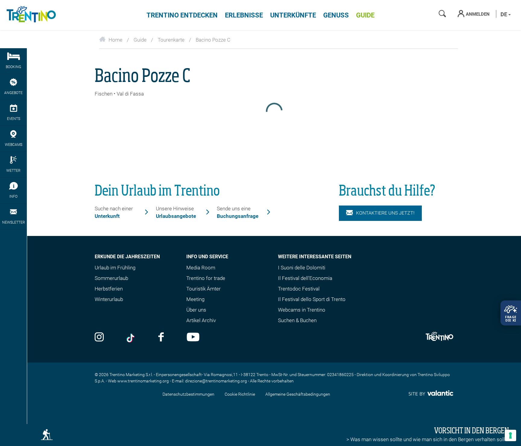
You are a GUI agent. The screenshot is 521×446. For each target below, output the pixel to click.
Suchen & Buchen (297, 320)
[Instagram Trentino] (99, 337)
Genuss (336, 15)
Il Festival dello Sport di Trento (312, 299)
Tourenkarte (171, 40)
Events (13, 119)
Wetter (13, 170)
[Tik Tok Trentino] (131, 337)
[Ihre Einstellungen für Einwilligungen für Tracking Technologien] (510, 435)
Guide (365, 15)
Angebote (13, 93)
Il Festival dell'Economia (305, 278)
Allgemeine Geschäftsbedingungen (297, 394)
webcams (13, 145)
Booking (13, 67)
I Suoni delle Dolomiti (301, 268)
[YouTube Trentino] (193, 337)
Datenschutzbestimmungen (188, 394)
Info (13, 196)
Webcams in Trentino (301, 310)
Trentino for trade (205, 278)
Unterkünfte (293, 15)
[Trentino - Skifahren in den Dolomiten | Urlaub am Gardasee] (30, 15)
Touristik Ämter (203, 289)
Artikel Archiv (201, 320)
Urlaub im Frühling (115, 268)
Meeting (195, 299)
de (504, 14)
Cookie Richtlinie (240, 394)
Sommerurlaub (111, 278)
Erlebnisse (244, 15)
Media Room (200, 268)
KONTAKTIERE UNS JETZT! (385, 213)
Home (115, 40)
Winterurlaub (109, 299)
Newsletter (13, 222)
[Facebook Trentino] (161, 337)
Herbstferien (109, 289)
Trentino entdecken (182, 15)
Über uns (196, 310)
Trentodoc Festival (299, 289)
